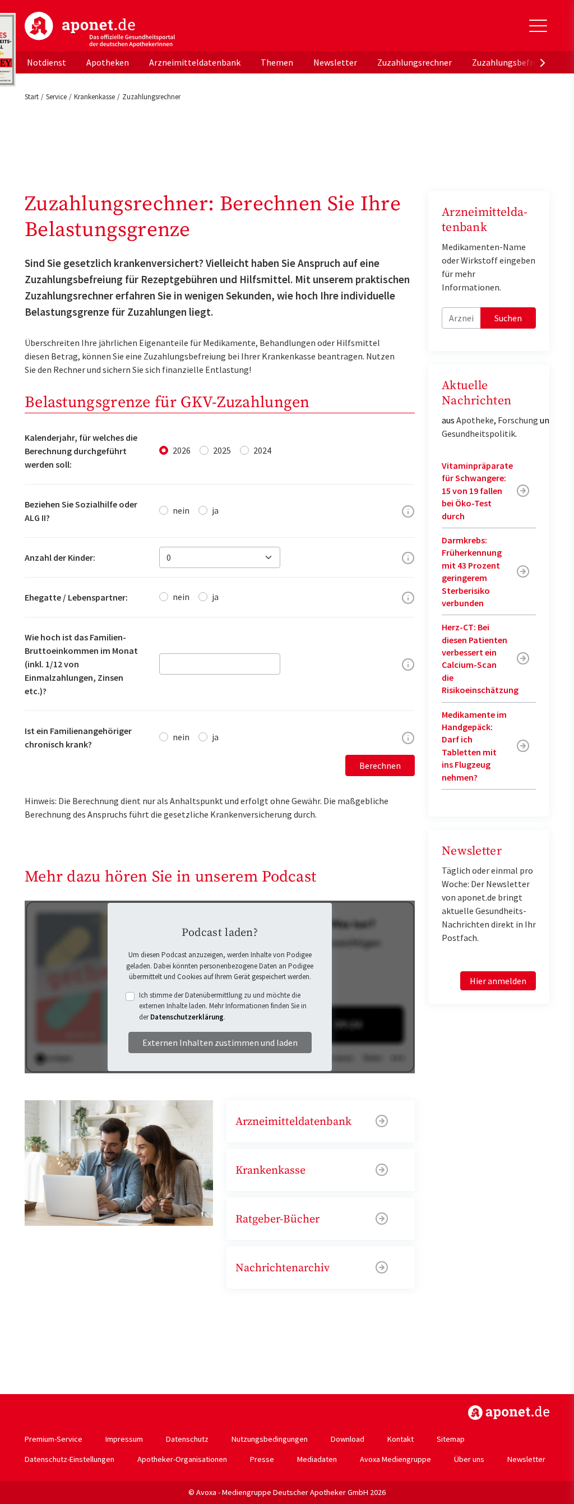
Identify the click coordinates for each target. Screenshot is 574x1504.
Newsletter (335, 62)
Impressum (124, 1439)
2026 (182, 450)
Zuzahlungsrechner (414, 62)
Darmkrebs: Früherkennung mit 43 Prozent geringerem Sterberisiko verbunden (472, 571)
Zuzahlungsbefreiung (513, 62)
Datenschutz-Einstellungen (69, 1459)
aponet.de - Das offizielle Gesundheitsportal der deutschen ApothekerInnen (100, 30)
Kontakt (400, 1439)
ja (215, 510)
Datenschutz (187, 1439)
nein (181, 510)
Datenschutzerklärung (187, 1017)
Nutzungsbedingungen (270, 1439)
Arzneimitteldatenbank (194, 62)
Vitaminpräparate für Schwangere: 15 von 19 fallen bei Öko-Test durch (477, 491)
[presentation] (542, 62)
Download (347, 1439)
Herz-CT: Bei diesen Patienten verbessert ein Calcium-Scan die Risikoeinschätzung (480, 658)
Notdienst (46, 62)
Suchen (508, 318)
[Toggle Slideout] (538, 26)
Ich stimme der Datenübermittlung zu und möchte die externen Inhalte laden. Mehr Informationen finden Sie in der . (223, 1006)
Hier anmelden (498, 980)
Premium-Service (53, 1439)
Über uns (469, 1459)
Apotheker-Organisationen (182, 1459)
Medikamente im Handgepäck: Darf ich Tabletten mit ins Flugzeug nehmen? (474, 746)
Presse (262, 1459)
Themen (277, 62)
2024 (262, 450)
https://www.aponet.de (508, 1412)
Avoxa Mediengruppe (395, 1459)
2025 (222, 450)
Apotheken (107, 62)
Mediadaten (317, 1459)
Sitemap (451, 1439)
